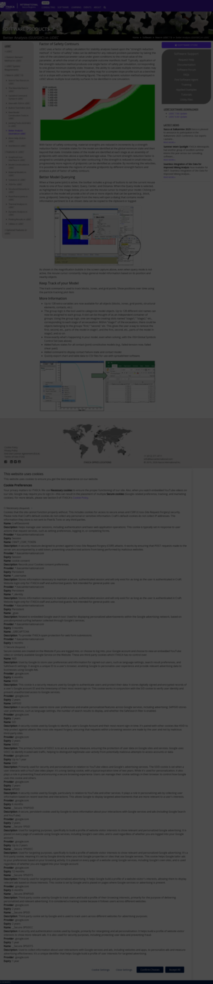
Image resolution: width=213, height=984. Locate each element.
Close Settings (124, 969)
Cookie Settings (101, 969)
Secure (15, 647)
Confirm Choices (150, 969)
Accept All (174, 969)
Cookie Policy (80, 497)
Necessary (17, 508)
